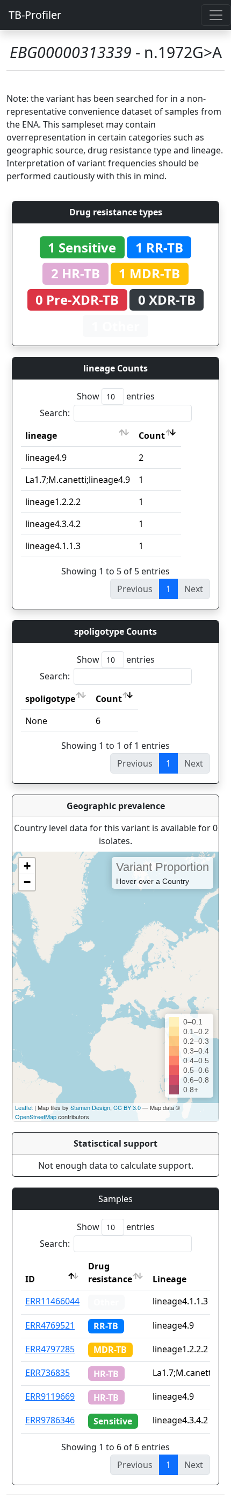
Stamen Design (90, 1107)
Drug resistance (110, 1272)
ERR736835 (47, 1373)
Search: (55, 413)
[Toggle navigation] (216, 15)
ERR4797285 (50, 1349)
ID (30, 1279)
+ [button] (27, 866)
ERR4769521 (50, 1325)
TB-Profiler (35, 15)
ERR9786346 (50, 1420)
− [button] (27, 882)
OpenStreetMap (35, 1116)
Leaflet (24, 1107)
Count (152, 435)
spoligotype (50, 699)
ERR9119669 (50, 1396)
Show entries (116, 396)
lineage (41, 435)
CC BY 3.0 (127, 1107)
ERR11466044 (52, 1301)
